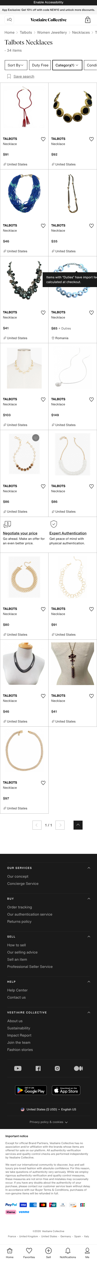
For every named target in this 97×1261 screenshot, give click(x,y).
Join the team (18, 1042)
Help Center (17, 990)
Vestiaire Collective (27, 1013)
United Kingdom (28, 1236)
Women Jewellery (52, 32)
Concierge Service (23, 883)
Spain (77, 1236)
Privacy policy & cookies (46, 1122)
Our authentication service (29, 914)
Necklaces (81, 32)
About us (15, 1021)
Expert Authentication (68, 533)
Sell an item (17, 959)
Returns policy (19, 921)
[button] (88, 20)
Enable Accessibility (48, 2)
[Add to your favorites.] (43, 139)
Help (11, 982)
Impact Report (19, 1035)
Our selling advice (22, 952)
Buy (10, 899)
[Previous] (37, 825)
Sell (11, 937)
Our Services (19, 868)
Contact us (16, 997)
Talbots (26, 32)
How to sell (16, 945)
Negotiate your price (20, 533)
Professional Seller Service (30, 966)
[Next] (60, 825)
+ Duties (64, 328)
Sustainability (18, 1028)
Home (9, 32)
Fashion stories (20, 1049)
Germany (65, 1236)
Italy (86, 1236)
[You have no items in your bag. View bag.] (88, 20)
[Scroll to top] (78, 825)
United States (49, 1236)
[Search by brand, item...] (9, 19)
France (12, 1236)
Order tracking (19, 907)
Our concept (17, 876)
